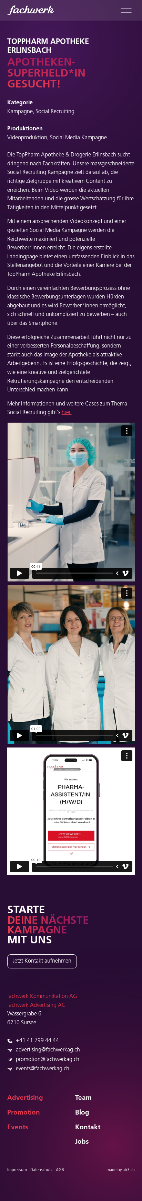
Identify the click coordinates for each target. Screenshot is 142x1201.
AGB (60, 1170)
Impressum (17, 1170)
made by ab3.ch (120, 1170)
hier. (67, 412)
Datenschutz (41, 1170)
